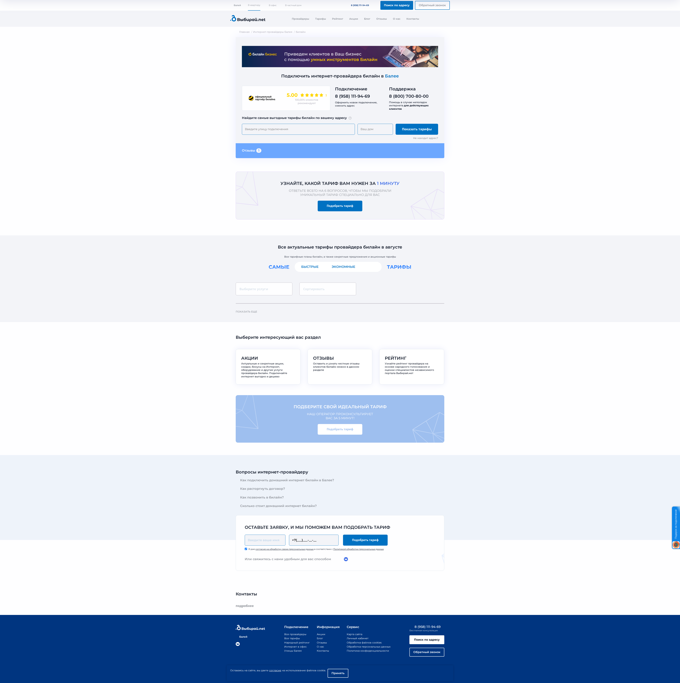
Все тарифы (292, 638)
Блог (367, 18)
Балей (237, 5)
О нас (396, 18)
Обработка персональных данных (368, 646)
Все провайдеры (295, 634)
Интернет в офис (295, 646)
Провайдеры (300, 18)
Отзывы (381, 18)
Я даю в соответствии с (316, 549)
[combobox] (298, 129)
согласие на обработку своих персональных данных (285, 549)
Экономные (343, 267)
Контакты (412, 18)
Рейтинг (337, 18)
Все (371, 267)
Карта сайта (354, 634)
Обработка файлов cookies (364, 642)
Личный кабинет (358, 638)
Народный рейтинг (297, 642)
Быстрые (310, 267)
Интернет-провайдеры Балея (272, 32)
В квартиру (254, 5)
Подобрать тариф (340, 206)
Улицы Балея (293, 650)
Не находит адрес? (425, 138)
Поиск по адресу (397, 5)
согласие (275, 670)
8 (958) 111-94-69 (360, 5)
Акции (353, 18)
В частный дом (293, 5)
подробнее (245, 606)
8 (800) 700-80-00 (409, 96)
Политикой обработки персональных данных (358, 549)
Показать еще (246, 311)
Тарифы (320, 18)
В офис (273, 5)
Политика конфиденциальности (368, 650)
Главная (244, 32)
